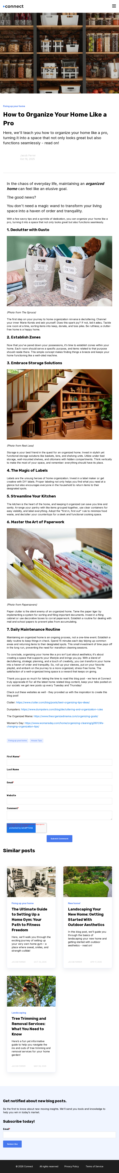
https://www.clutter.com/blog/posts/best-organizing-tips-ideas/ (53, 702)
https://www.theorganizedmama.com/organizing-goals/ (66, 716)
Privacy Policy (71, 1166)
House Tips (36, 740)
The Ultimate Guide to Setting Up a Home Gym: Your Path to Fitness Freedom (29, 919)
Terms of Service (94, 1166)
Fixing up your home (17, 740)
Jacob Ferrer (28, 155)
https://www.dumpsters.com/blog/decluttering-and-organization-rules (62, 709)
